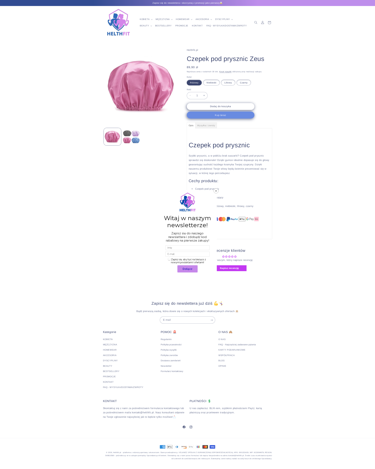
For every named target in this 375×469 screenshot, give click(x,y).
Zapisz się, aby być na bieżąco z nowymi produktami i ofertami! (188, 261)
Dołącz (187, 268)
